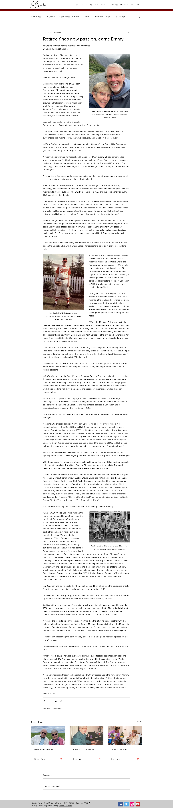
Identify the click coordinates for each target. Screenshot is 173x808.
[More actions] (128, 32)
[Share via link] (61, 701)
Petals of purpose (119, 749)
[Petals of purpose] (125, 735)
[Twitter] (126, 804)
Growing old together (44, 749)
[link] (138, 5)
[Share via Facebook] (44, 701)
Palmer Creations (65, 806)
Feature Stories (102, 16)
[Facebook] (120, 804)
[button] (139, 17)
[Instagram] (132, 804)
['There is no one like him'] (87, 735)
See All (139, 722)
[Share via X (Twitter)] (50, 701)
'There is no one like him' (84, 749)
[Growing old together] (48, 735)
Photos (87, 16)
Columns (50, 16)
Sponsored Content (69, 16)
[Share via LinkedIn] (55, 701)
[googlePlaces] (90, 803)
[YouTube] (138, 804)
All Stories (36, 16)
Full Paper (120, 16)
